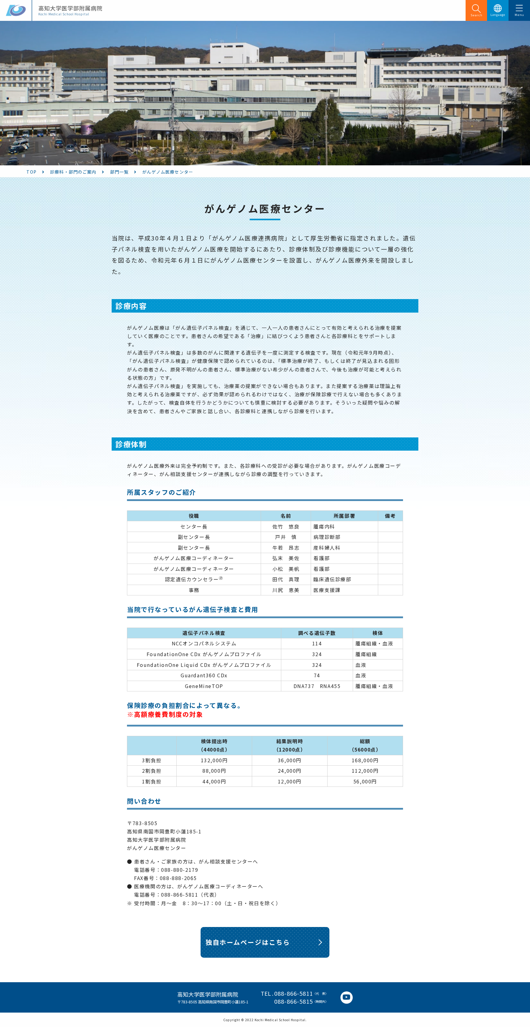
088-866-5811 (293, 993)
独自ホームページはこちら (247, 942)
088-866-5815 (293, 1001)
